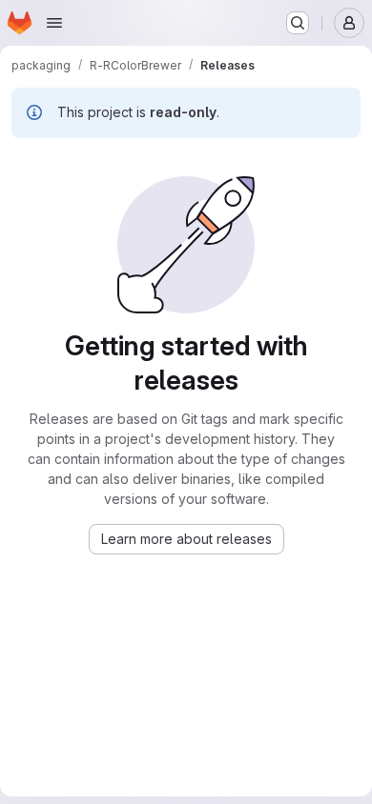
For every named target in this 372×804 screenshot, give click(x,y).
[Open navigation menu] (54, 23)
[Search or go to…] (297, 22)
